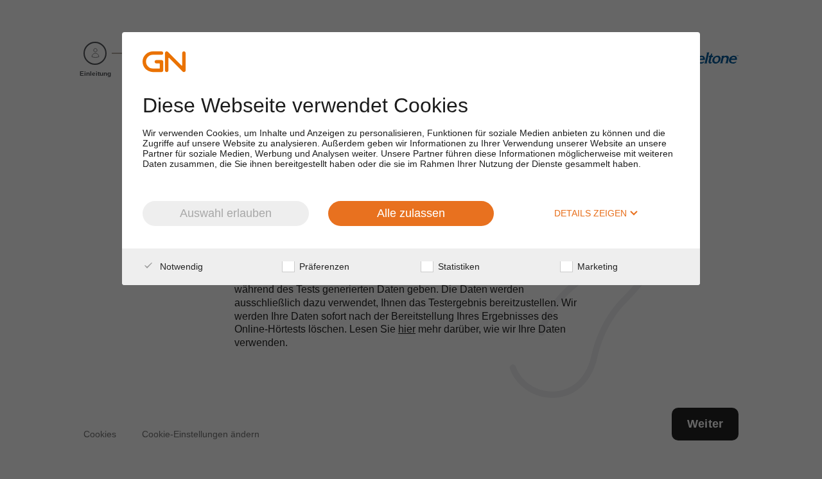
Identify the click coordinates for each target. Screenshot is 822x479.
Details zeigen (591, 213)
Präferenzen (323, 266)
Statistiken (457, 266)
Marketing (596, 266)
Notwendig (180, 266)
